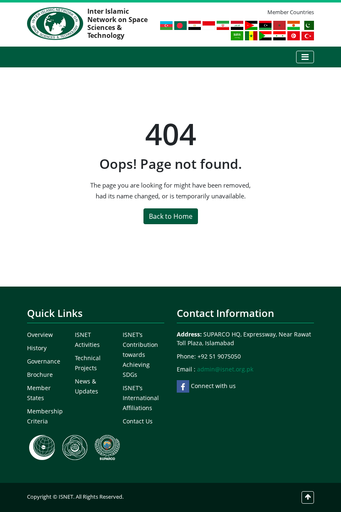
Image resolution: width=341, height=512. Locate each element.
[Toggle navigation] (305, 57)
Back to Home (171, 216)
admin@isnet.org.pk (225, 369)
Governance (43, 361)
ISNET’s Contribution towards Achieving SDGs (140, 354)
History (37, 348)
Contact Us (138, 421)
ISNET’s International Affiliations (141, 398)
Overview (40, 335)
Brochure (40, 374)
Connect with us (212, 386)
